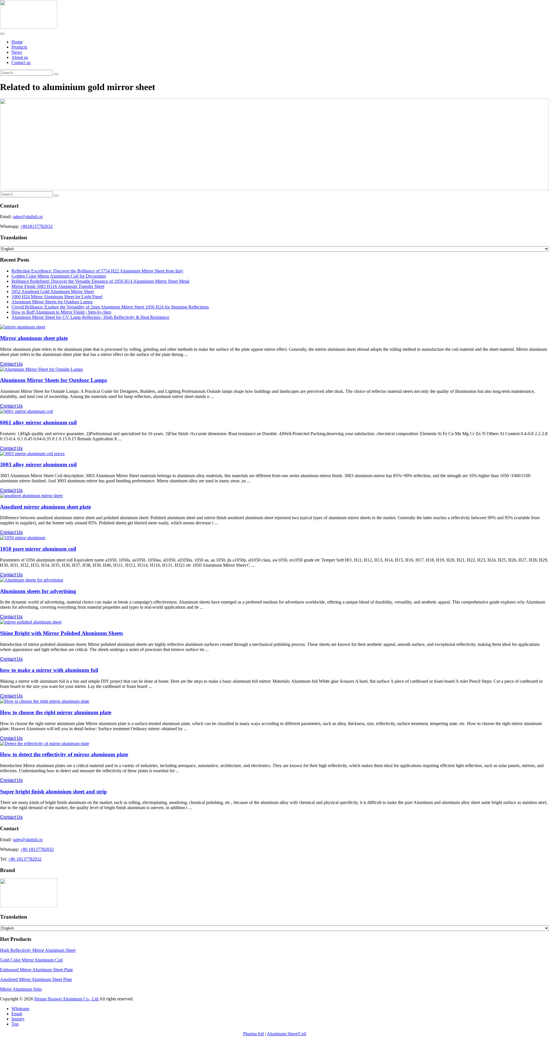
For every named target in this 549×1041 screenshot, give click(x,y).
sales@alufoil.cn (28, 216)
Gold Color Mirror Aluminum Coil (31, 960)
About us (19, 57)
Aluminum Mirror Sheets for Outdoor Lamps (52, 301)
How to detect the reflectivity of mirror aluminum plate (64, 754)
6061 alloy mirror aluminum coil (38, 422)
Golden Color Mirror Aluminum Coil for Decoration (58, 276)
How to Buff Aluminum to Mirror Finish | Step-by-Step (61, 312)
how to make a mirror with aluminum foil (49, 670)
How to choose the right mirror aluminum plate (55, 712)
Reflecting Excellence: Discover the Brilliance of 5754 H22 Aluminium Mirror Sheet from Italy (97, 270)
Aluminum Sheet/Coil (286, 1033)
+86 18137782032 (37, 849)
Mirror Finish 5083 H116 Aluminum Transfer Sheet (57, 286)
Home (17, 41)
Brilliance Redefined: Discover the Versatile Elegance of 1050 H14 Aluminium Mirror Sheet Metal (100, 281)
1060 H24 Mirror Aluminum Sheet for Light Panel (56, 296)
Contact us (21, 62)
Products (19, 47)
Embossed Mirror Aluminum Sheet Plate (36, 969)
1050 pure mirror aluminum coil (38, 549)
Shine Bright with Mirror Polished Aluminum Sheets (61, 633)
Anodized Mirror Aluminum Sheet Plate (36, 979)
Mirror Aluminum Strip (21, 989)
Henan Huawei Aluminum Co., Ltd (66, 998)
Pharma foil (253, 1033)
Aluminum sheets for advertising (38, 591)
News (16, 52)
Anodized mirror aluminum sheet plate (45, 507)
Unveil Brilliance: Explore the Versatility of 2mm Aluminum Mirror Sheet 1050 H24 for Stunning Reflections (110, 306)
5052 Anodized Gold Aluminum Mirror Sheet (52, 291)
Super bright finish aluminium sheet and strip (53, 792)
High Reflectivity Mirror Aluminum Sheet (37, 950)
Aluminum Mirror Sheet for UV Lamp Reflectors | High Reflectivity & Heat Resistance (90, 317)
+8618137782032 (36, 226)
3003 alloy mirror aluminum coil (38, 464)
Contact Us (11, 364)
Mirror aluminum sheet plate (34, 338)
